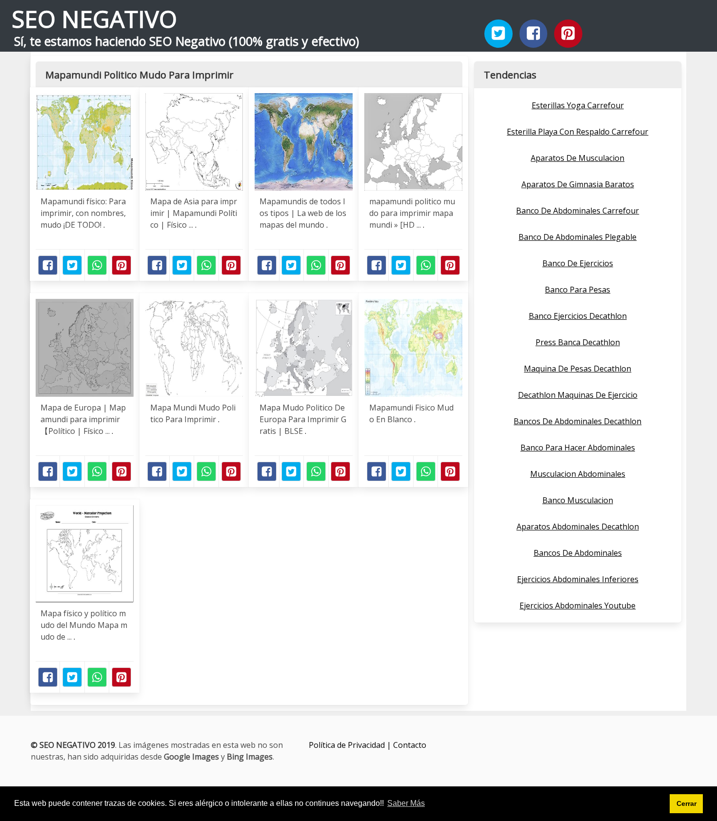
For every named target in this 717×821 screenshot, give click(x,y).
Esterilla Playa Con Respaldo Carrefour (577, 131)
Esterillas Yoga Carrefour (578, 105)
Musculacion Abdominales (577, 474)
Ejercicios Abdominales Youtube (577, 605)
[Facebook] (533, 34)
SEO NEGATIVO (94, 19)
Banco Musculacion (577, 500)
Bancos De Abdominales (578, 552)
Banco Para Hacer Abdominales (577, 447)
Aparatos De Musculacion (577, 158)
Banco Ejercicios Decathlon (578, 316)
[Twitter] (498, 34)
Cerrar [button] (687, 803)
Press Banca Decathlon (578, 342)
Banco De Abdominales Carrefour (577, 210)
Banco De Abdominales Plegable (577, 237)
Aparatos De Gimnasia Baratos (577, 184)
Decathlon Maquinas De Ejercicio (577, 395)
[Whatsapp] (97, 265)
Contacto (409, 745)
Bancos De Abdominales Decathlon (577, 421)
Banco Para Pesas (577, 289)
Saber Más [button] (406, 803)
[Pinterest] (568, 34)
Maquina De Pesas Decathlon (577, 368)
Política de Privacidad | (351, 745)
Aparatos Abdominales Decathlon (578, 526)
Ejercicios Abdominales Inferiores (577, 579)
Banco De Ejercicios (577, 263)
